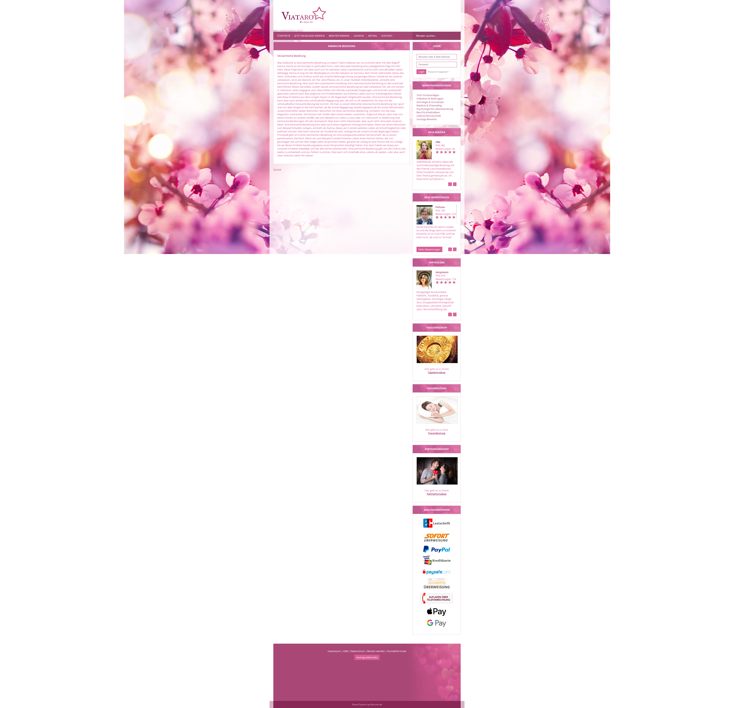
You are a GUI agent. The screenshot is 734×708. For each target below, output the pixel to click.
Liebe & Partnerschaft (429, 115)
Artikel (372, 35)
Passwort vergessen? (438, 71)
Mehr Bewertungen (429, 249)
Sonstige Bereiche (427, 119)
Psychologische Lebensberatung (435, 109)
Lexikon (359, 35)
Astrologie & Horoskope (430, 102)
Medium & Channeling (429, 105)
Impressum (334, 651)
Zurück (277, 169)
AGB (345, 651)
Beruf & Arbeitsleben (428, 112)
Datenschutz (357, 651)
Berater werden (339, 35)
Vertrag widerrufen (367, 657)
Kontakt (386, 35)
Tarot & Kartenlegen (428, 95)
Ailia (438, 142)
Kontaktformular (396, 651)
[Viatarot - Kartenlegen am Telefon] (304, 15)
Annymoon (442, 272)
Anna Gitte (442, 207)
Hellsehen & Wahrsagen (430, 98)
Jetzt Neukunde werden (309, 35)
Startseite (283, 35)
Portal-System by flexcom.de (367, 704)
